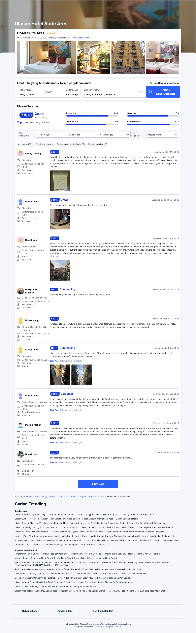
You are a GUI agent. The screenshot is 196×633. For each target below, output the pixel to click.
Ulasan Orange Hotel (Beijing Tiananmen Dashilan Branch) (105, 582)
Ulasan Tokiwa (127, 527)
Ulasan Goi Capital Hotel (127, 518)
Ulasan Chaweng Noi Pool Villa (84, 523)
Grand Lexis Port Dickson (26, 544)
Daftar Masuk (26, 90)
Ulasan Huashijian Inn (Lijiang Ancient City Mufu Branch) (77, 531)
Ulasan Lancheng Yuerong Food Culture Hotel (36, 527)
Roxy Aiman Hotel (100, 540)
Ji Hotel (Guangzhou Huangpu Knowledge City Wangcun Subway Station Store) (52, 540)
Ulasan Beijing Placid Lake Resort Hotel (155, 527)
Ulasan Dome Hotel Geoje (113, 523)
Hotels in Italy (41, 496)
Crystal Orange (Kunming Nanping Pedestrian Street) (115, 536)
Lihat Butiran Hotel (80, 37)
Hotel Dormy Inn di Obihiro (27, 553)
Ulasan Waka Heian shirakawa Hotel (31, 531)
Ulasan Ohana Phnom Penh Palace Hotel (100, 527)
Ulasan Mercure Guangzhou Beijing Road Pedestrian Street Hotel (45, 582)
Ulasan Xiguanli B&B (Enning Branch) (137, 514)
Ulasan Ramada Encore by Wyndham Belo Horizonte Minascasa (134, 531)
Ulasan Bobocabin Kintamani (61, 514)
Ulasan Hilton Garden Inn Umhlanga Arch (61, 518)
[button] (170, 4)
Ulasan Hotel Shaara (69, 527)
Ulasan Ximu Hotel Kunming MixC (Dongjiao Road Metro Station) (138, 591)
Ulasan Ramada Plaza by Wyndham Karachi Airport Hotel (41, 523)
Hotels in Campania (59, 496)
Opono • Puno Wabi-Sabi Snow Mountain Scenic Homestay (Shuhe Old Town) (51, 536)
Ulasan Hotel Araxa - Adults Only (30, 514)
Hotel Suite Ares (96, 496)
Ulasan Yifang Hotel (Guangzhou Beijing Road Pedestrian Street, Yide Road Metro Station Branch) (60, 591)
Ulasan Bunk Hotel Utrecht (27, 518)
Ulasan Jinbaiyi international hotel (97, 518)
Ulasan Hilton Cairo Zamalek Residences (146, 523)
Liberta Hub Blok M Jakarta (92, 544)
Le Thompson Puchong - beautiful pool (59, 544)
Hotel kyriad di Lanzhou (115, 553)
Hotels (29, 496)
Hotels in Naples (78, 496)
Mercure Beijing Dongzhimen (123, 540)
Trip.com (19, 496)
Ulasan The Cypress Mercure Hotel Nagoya (97, 514)
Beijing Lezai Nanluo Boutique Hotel (158, 536)
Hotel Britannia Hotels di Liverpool (85, 553)
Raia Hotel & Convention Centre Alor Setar (159, 540)
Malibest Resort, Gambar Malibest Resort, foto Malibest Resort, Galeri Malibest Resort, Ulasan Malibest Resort (66, 558)
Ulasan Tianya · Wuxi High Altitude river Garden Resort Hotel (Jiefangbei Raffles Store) (55, 586)
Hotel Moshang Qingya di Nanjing (144, 553)
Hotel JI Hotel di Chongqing (55, 553)
